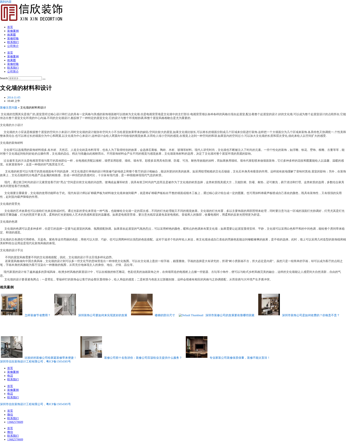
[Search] (44, 79)
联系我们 (13, 42)
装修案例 (13, 30)
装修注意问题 (8, 107)
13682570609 (15, 421)
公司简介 (13, 46)
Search (4, 78)
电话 (10, 375)
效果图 (11, 34)
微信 (10, 414)
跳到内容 (6, 1)
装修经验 (13, 38)
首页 (10, 27)
